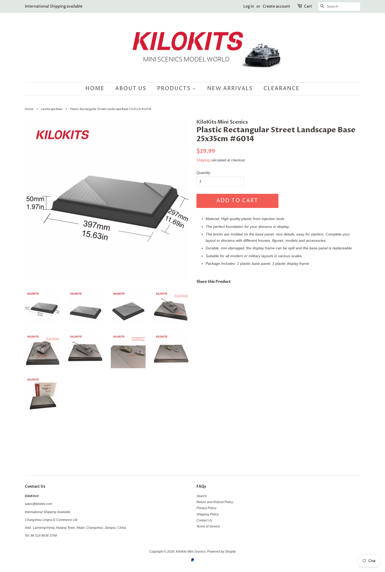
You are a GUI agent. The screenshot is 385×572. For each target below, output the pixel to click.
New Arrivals (230, 88)
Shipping (203, 160)
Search (201, 496)
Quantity (203, 172)
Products (174, 88)
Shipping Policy (207, 514)
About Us (130, 88)
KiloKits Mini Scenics (191, 551)
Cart (308, 6)
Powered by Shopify (221, 551)
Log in (248, 6)
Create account (276, 6)
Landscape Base (51, 109)
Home (94, 88)
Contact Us (204, 520)
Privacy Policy (206, 508)
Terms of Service (208, 526)
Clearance (281, 88)
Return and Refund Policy (214, 502)
